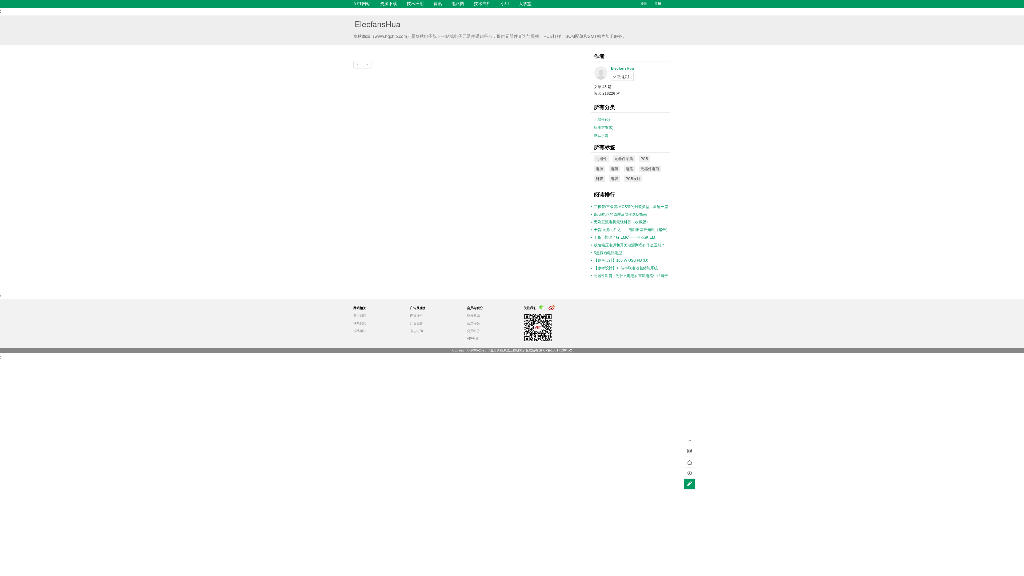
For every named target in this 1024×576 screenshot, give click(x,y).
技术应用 (415, 3)
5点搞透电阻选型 (608, 253)
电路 (629, 169)
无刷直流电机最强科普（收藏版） (622, 222)
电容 (614, 179)
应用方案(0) (604, 127)
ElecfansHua (378, 24)
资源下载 (388, 3)
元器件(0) (602, 119)
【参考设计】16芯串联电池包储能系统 (626, 268)
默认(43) (601, 135)
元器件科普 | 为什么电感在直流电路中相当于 (631, 276)
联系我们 (359, 323)
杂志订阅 (416, 331)
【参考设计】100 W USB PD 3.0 (621, 260)
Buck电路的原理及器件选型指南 (620, 214)
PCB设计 (633, 179)
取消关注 (624, 77)
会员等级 (473, 323)
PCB (644, 159)
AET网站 (361, 3)
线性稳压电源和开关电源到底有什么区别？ (629, 245)
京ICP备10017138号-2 (555, 350)
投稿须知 (359, 331)
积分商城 (473, 315)
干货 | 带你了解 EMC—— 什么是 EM (624, 237)
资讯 (437, 3)
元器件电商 (650, 169)
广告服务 (416, 323)
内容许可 (416, 315)
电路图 (457, 3)
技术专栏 (482, 3)
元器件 (601, 159)
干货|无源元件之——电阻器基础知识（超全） (632, 229)
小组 (505, 3)
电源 (599, 169)
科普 (599, 179)
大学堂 (525, 3)
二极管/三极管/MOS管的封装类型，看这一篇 (631, 207)
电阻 (614, 169)
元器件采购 (623, 159)
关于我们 (359, 315)
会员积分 (473, 331)
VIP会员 (472, 339)
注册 (658, 4)
